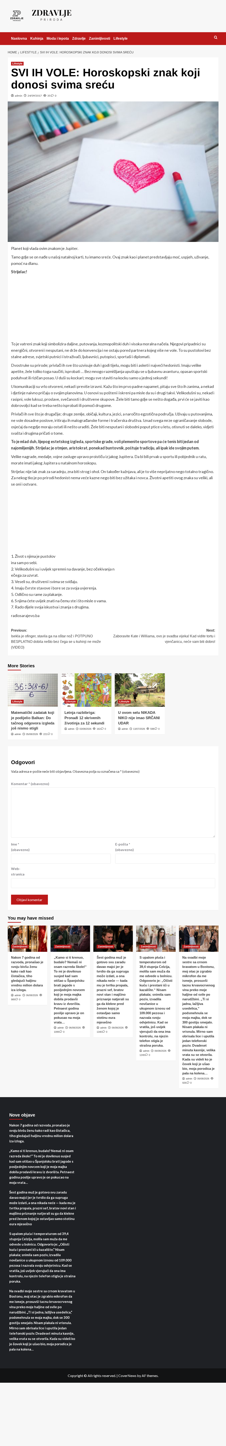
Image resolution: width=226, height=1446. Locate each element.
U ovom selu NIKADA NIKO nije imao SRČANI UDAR (139, 718)
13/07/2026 (139, 729)
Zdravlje (79, 38)
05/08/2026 (32, 734)
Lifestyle (120, 38)
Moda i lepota (58, 38)
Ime (20, 847)
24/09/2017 (35, 95)
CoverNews (127, 1375)
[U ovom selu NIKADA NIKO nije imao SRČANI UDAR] (140, 690)
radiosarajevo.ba (25, 615)
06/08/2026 (32, 995)
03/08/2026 (85, 729)
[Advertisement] (113, 308)
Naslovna (19, 38)
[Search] (215, 37)
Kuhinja (36, 38)
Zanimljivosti (99, 38)
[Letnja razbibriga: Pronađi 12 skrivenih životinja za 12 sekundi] (86, 690)
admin (18, 95)
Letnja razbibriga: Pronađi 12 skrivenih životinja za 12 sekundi (84, 718)
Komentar (30, 784)
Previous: (56, 639)
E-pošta (124, 847)
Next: (164, 636)
